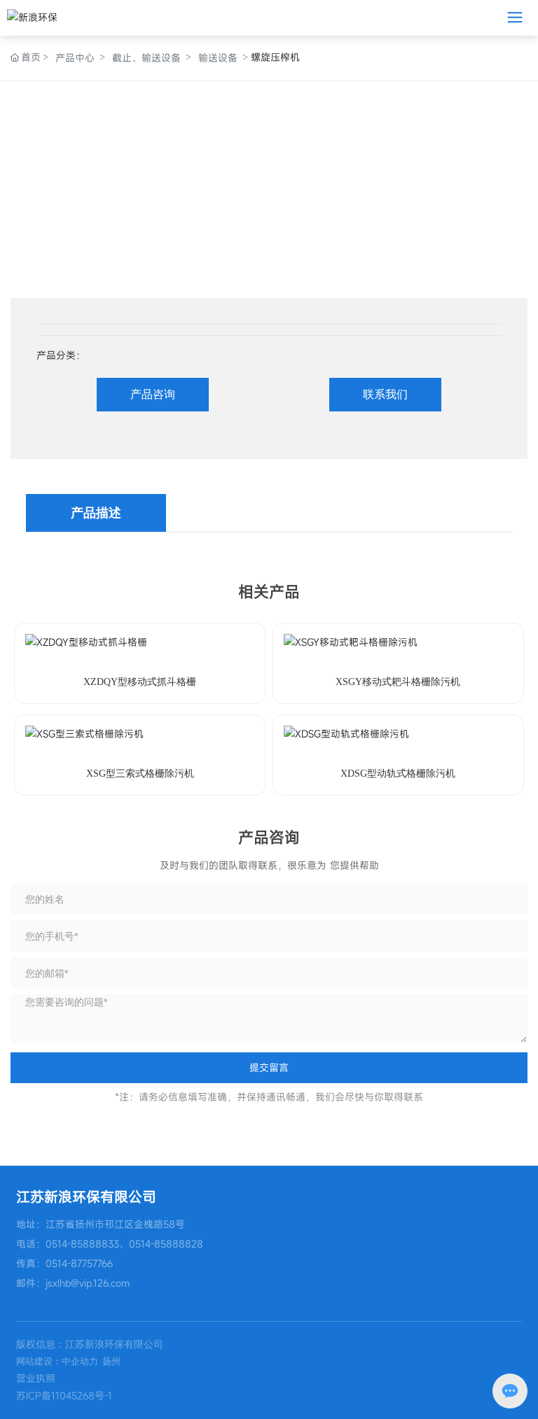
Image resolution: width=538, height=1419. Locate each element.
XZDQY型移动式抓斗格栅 (139, 682)
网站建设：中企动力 (57, 1361)
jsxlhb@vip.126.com (88, 1283)
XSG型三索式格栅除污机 (140, 773)
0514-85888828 (166, 1243)
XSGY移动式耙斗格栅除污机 (398, 682)
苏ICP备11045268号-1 (64, 1395)
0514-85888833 (82, 1243)
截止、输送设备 (146, 57)
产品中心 (75, 57)
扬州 (111, 1361)
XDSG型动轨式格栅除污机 (397, 773)
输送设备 (217, 57)
